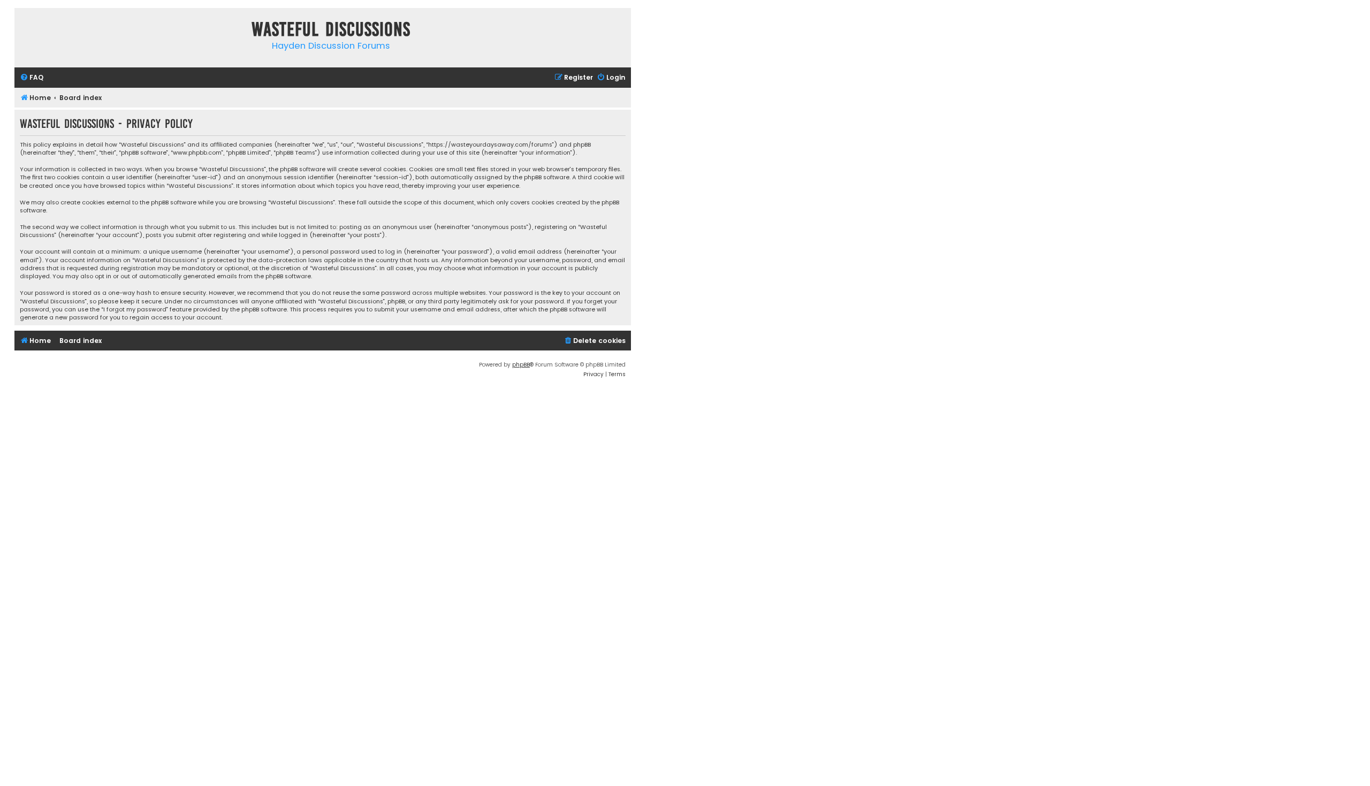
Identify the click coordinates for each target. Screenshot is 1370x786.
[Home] (25, 31)
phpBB (521, 365)
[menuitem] (31, 78)
